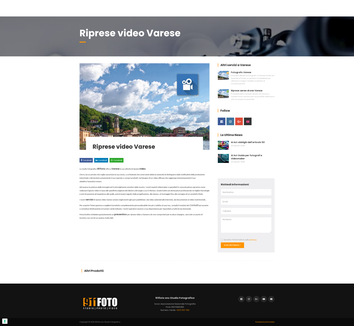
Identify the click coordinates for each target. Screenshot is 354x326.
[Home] (100, 303)
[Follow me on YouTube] (248, 121)
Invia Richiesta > (232, 245)
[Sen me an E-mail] (271, 299)
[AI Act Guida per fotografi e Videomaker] (223, 158)
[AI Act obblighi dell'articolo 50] (223, 145)
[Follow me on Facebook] (221, 121)
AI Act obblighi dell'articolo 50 (248, 142)
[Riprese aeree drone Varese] (223, 93)
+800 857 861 (182, 310)
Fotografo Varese (241, 72)
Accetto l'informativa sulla (240, 239)
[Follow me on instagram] (230, 121)
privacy (253, 239)
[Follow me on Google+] (239, 121)
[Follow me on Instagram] (249, 299)
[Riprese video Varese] (144, 106)
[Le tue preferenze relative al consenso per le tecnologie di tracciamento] (4, 321)
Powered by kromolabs (264, 322)
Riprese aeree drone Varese (246, 90)
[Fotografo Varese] (223, 75)
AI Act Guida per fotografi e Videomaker (246, 157)
